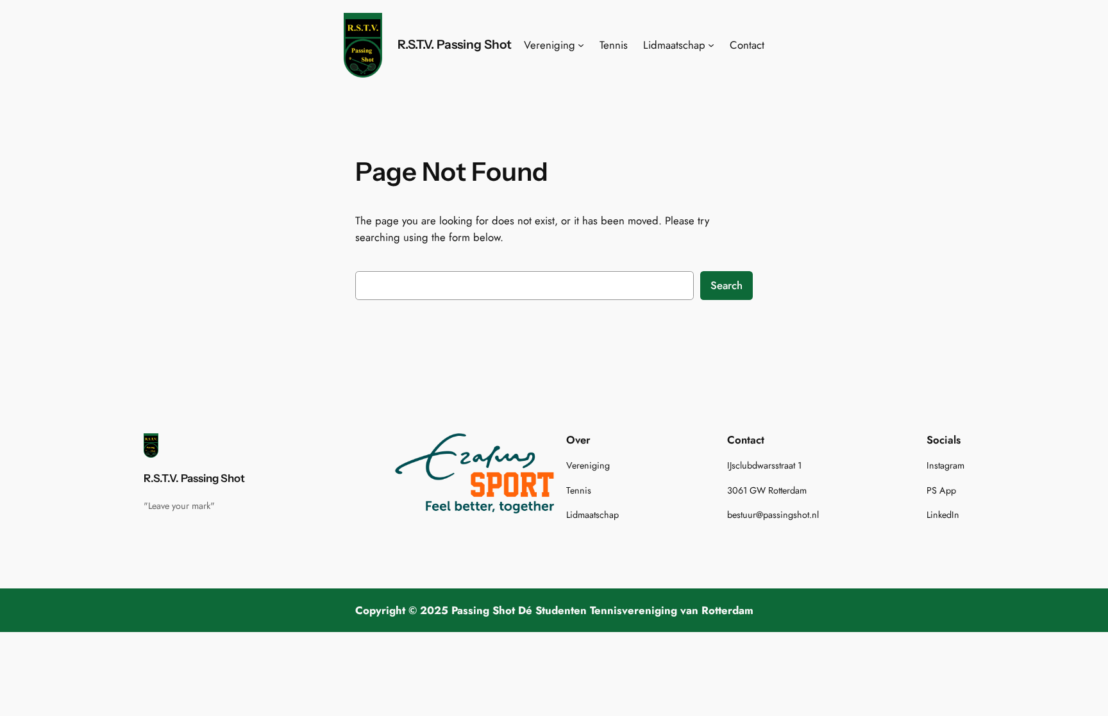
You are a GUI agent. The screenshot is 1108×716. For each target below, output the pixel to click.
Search (726, 285)
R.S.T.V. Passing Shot (455, 44)
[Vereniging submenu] (581, 45)
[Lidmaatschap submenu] (711, 45)
